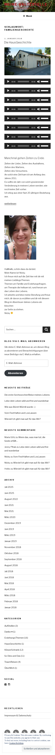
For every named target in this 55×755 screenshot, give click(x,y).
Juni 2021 (9, 505)
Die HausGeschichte (17, 42)
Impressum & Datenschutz (17, 715)
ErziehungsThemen (14, 637)
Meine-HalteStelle (25, 4)
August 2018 (11, 565)
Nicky (7, 456)
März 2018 (9, 595)
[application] (27, 82)
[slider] (45, 81)
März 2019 (9, 535)
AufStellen (9, 626)
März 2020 (9, 517)
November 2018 (12, 547)
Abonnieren (15, 373)
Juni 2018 (9, 577)
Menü (29, 16)
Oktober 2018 (11, 553)
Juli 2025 (8, 487)
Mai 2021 (9, 511)
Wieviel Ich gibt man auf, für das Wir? (22, 419)
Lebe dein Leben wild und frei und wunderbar (26, 401)
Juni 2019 (9, 529)
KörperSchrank (11, 650)
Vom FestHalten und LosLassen (20, 413)
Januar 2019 (10, 541)
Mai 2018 (9, 583)
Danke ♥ (8, 631)
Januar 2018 (10, 607)
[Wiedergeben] (8, 81)
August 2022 (11, 499)
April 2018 (9, 589)
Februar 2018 (11, 601)
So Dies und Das (12, 656)
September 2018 (13, 559)
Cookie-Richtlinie (16, 743)
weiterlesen (10, 203)
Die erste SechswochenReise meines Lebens (27, 395)
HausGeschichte (12, 644)
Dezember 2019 (12, 523)
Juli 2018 (8, 571)
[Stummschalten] (38, 81)
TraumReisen (10, 662)
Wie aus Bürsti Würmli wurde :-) (19, 407)
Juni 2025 (9, 493)
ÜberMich (9, 668)
